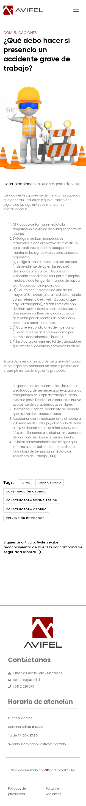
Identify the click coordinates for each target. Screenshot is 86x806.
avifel (26, 482)
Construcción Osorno (26, 491)
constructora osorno (26, 509)
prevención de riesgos (25, 518)
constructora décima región (31, 500)
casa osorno (49, 482)
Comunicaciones (20, 32)
